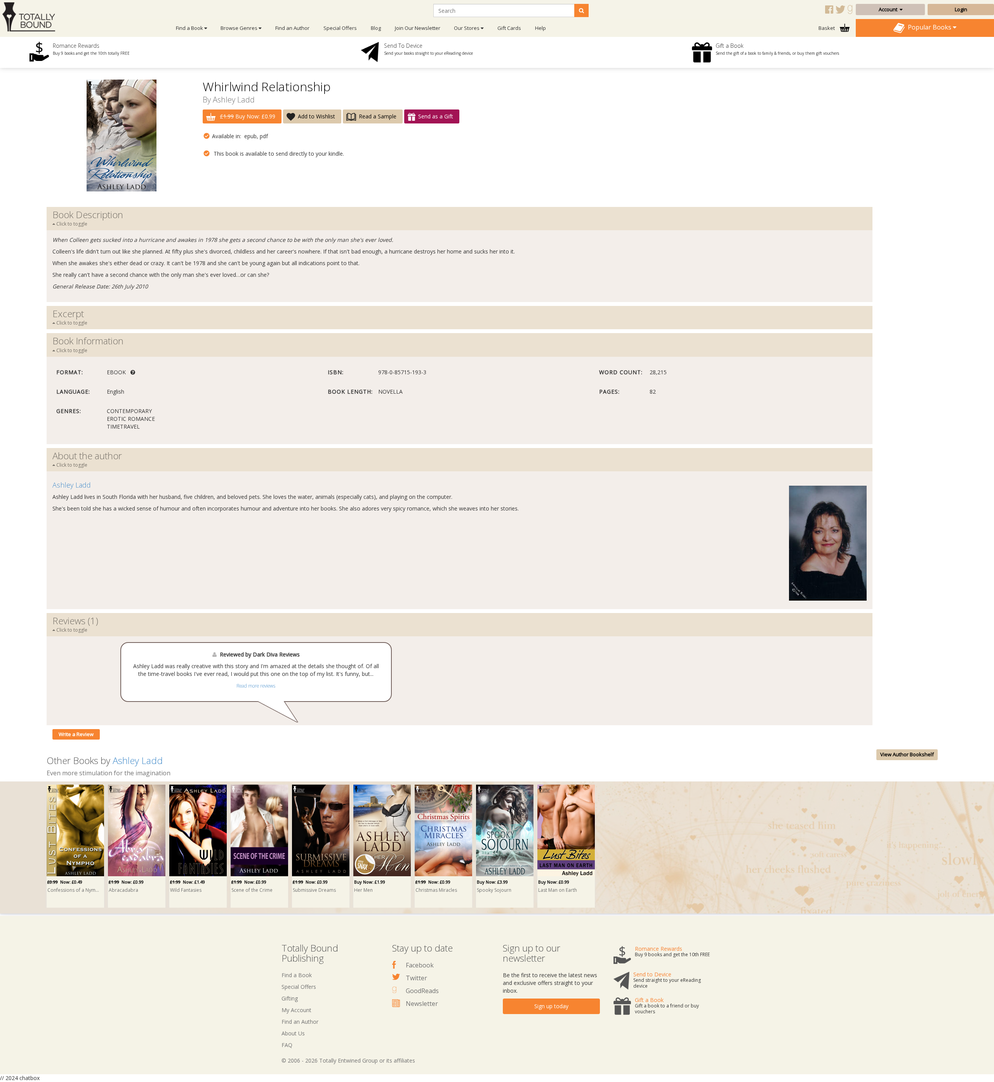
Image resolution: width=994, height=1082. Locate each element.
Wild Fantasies (186, 890)
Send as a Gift (435, 116)
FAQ (287, 1045)
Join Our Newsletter (417, 27)
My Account (296, 1010)
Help (540, 27)
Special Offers (340, 27)
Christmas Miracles (436, 890)
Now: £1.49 (187, 882)
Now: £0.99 (126, 882)
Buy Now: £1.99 (369, 882)
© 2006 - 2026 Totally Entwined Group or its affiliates (348, 1060)
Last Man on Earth (557, 890)
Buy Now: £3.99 (492, 882)
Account (889, 9)
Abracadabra (123, 890)
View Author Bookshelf (907, 754)
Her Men (363, 890)
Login (961, 9)
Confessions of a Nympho (74, 890)
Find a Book (297, 975)
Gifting (290, 998)
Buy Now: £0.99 (247, 116)
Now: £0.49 (64, 882)
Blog (376, 27)
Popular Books (929, 27)
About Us (293, 1033)
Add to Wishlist (316, 116)
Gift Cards (509, 27)
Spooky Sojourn (494, 890)
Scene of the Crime (252, 890)
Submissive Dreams (314, 890)
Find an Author (292, 27)
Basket (827, 27)
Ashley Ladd (234, 99)
